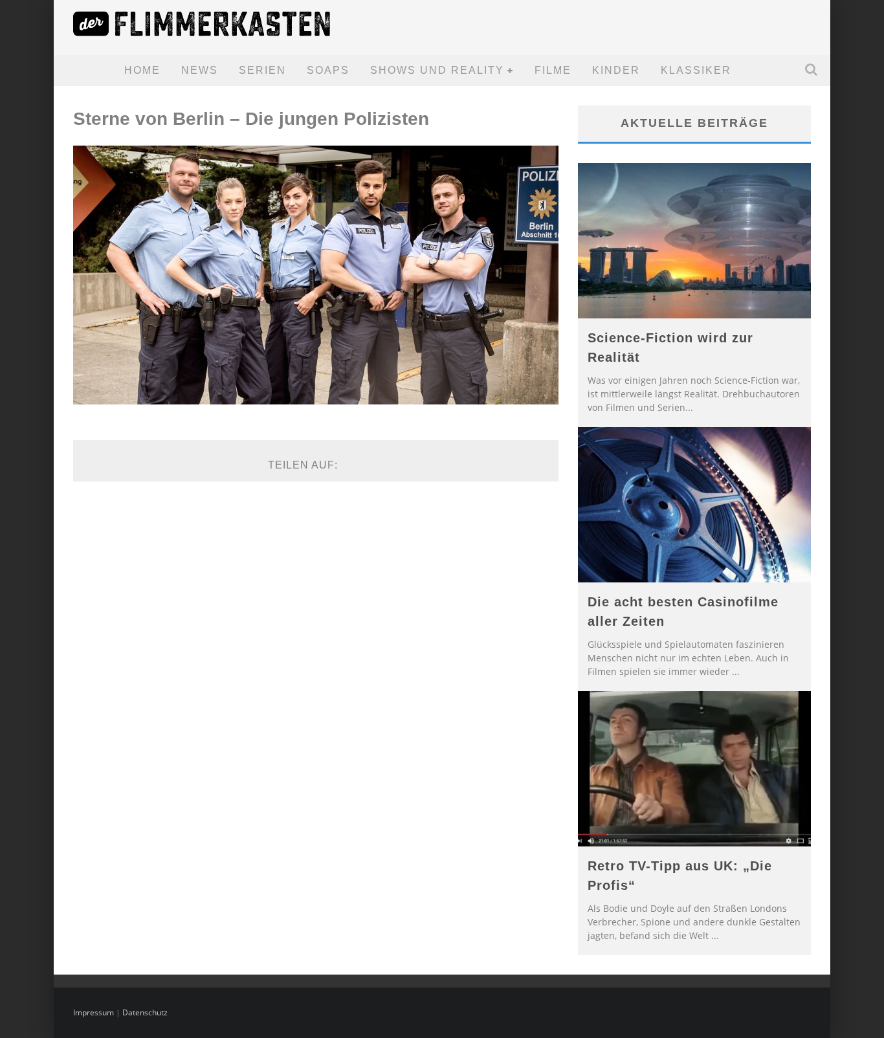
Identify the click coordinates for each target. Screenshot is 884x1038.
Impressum (93, 1012)
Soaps (328, 70)
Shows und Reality (437, 70)
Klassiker (696, 70)
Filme (553, 70)
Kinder (616, 70)
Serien (262, 70)
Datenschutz (145, 1012)
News (199, 70)
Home (142, 70)
